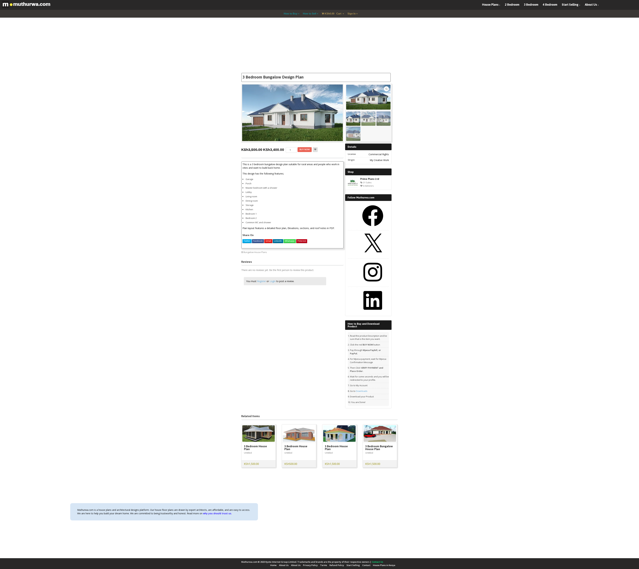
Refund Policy (336, 565)
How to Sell (309, 13)
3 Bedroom (531, 4)
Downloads (361, 391)
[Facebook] (373, 227)
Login (273, 281)
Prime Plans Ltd (369, 178)
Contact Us (377, 561)
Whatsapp (290, 241)
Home (273, 565)
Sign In (351, 13)
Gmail (268, 241)
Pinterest (302, 241)
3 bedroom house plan (329, 252)
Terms (323, 565)
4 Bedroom (550, 4)
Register (261, 281)
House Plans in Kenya (384, 565)
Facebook (258, 241)
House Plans (490, 4)
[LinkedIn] (373, 312)
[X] (373, 255)
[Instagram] (373, 283)
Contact (366, 565)
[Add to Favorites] (315, 149)
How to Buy (290, 13)
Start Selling (570, 4)
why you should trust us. (217, 513)
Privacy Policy (310, 565)
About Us (591, 4)
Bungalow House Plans (255, 252)
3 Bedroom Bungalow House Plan (379, 448)
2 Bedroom (512, 4)
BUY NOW (305, 149)
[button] (386, 88)
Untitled (248, 452)
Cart (333, 13)
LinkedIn (278, 241)
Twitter (247, 241)
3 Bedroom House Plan (255, 448)
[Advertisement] (319, 49)
